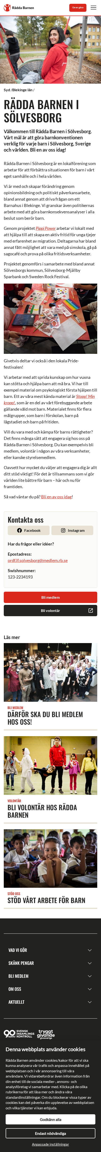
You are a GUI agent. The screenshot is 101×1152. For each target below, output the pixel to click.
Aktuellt (16, 1002)
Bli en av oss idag (56, 496)
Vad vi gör (17, 950)
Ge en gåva (77, 7)
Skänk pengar (21, 963)
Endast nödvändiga (50, 1133)
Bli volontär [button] (50, 610)
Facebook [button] (32, 530)
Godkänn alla (50, 1119)
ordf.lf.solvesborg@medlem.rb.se (38, 560)
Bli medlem (18, 976)
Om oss (14, 989)
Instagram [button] (76, 530)
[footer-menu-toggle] (90, 950)
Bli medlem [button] (50, 597)
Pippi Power (46, 228)
